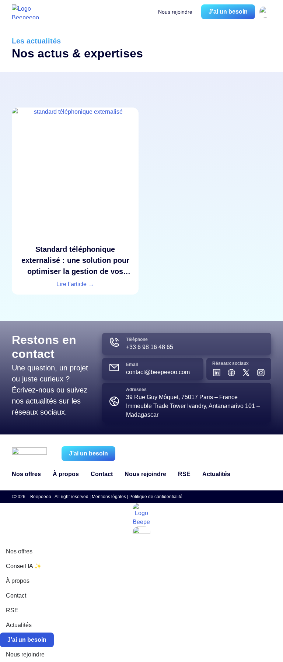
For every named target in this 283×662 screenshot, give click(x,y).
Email (132, 364)
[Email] (114, 367)
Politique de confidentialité (155, 496)
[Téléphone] (114, 342)
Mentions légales (109, 496)
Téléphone (137, 339)
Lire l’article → (75, 284)
